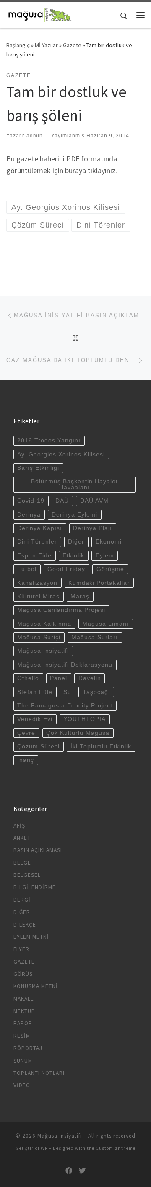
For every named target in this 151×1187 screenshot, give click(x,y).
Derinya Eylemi (74, 515)
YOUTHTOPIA (84, 719)
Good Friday (66, 569)
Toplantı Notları (39, 1073)
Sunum (22, 1060)
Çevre (26, 733)
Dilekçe (24, 924)
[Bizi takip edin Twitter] (82, 1171)
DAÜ (62, 501)
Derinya (29, 515)
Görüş (23, 974)
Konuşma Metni (35, 986)
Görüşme (110, 569)
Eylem (105, 555)
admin (34, 136)
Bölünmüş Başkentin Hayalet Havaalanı (74, 484)
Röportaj (27, 1048)
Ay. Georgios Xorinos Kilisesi (61, 454)
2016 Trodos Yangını (49, 440)
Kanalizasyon (37, 583)
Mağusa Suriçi (38, 637)
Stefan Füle (34, 692)
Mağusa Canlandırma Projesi (61, 610)
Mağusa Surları (94, 637)
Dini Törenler (37, 542)
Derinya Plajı (92, 528)
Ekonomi (109, 542)
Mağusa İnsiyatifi (43, 651)
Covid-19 (30, 501)
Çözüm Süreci (38, 746)
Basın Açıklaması (37, 850)
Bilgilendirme (34, 887)
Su (67, 692)
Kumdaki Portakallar (99, 583)
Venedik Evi (34, 719)
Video (21, 1085)
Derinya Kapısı (39, 528)
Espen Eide (34, 555)
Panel (58, 678)
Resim (21, 1036)
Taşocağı (96, 692)
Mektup (24, 1011)
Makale (23, 998)
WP (44, 1148)
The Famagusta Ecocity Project (64, 705)
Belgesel (27, 875)
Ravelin (89, 678)
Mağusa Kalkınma (44, 624)
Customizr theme (115, 1148)
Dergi (22, 899)
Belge (22, 862)
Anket (22, 837)
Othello (28, 678)
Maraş (79, 596)
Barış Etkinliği (38, 468)
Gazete (72, 45)
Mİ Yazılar (46, 45)
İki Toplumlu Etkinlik (100, 746)
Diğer (76, 542)
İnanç (25, 760)
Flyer (21, 949)
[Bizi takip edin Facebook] (68, 1171)
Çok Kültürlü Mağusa (77, 733)
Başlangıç (18, 45)
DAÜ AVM (94, 501)
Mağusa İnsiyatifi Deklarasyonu (64, 665)
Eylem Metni (31, 936)
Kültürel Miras (38, 596)
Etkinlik (73, 555)
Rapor (22, 1023)
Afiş (19, 825)
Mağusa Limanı (105, 624)
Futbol (26, 569)
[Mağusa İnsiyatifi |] (39, 14)
